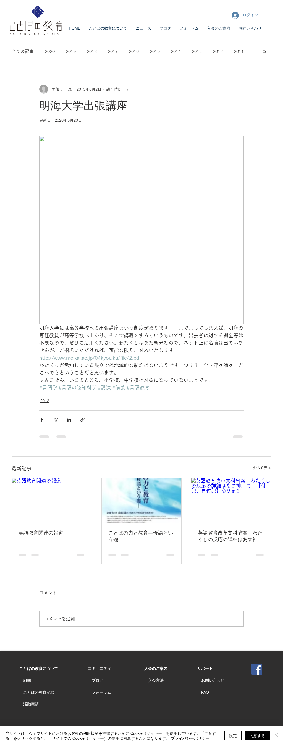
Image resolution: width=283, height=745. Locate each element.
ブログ (97, 680)
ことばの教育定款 (38, 692)
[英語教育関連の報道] (52, 500)
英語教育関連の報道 (41, 533)
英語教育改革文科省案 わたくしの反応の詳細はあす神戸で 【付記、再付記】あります (230, 536)
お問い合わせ (212, 680)
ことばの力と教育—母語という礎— (140, 536)
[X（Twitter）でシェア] (55, 419)
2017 (113, 51)
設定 (233, 735)
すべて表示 (261, 468)
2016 (134, 51)
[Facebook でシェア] (41, 419)
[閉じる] (276, 736)
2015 (155, 51)
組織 (27, 680)
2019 (71, 51)
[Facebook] (256, 669)
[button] (264, 51)
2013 (197, 51)
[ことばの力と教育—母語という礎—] (142, 500)
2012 (218, 51)
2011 (239, 51)
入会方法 (156, 680)
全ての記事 (23, 51)
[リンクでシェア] (82, 419)
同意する (257, 735)
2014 (176, 51)
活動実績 (31, 704)
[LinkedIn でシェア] (69, 419)
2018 (92, 51)
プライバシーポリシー (190, 738)
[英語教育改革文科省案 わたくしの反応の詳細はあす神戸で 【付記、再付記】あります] (231, 500)
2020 (50, 51)
